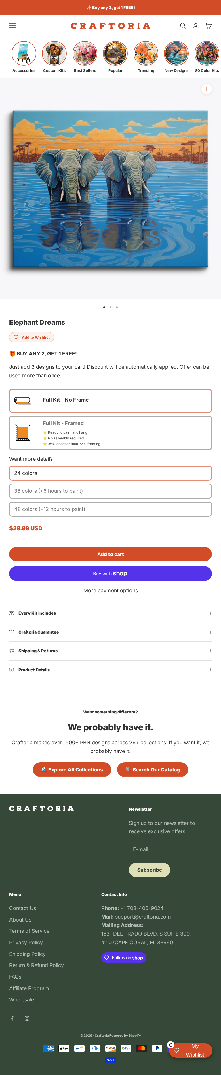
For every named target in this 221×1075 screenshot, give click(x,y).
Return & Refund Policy (36, 965)
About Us (20, 920)
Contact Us (22, 908)
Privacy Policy (26, 942)
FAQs (15, 977)
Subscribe (149, 870)
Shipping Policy (27, 954)
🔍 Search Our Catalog (152, 770)
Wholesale (21, 1000)
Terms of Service (29, 931)
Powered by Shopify (125, 1035)
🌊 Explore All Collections (72, 770)
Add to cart (110, 554)
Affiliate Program (29, 988)
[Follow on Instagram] (27, 1018)
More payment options (110, 590)
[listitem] (24, 57)
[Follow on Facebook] (12, 1018)
